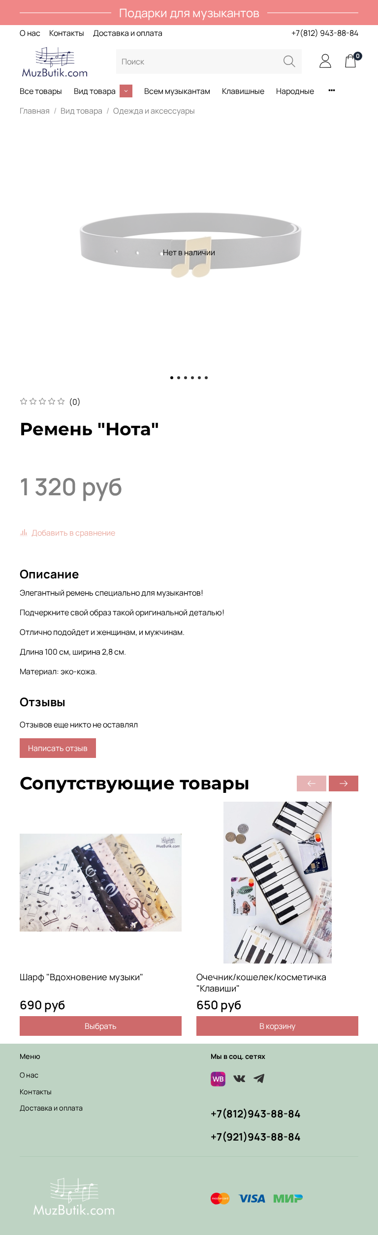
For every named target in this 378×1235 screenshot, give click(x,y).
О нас (30, 33)
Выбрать (101, 1026)
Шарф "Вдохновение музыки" (81, 977)
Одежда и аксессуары (154, 110)
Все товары (41, 91)
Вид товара (95, 91)
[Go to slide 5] (199, 377)
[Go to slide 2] (178, 377)
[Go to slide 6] (206, 377)
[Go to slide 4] (192, 377)
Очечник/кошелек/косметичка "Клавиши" (261, 982)
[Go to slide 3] (185, 377)
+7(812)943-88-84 (256, 1113)
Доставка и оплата (127, 33)
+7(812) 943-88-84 (324, 33)
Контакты (66, 33)
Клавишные (243, 91)
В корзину (277, 1026)
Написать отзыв (58, 748)
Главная (35, 110)
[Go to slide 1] (171, 377)
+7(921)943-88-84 (256, 1137)
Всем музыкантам (177, 91)
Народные (295, 91)
